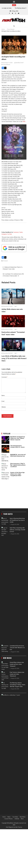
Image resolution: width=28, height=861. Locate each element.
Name (3, 395)
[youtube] (18, 13)
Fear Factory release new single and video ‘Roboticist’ (17, 674)
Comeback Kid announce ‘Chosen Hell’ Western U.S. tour (17, 647)
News (9, 816)
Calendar (17, 818)
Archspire (5, 260)
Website (4, 407)
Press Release (6, 64)
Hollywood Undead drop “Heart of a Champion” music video (12, 268)
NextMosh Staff (20, 62)
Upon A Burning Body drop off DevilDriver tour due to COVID (17, 520)
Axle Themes (18, 827)
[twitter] (12, 13)
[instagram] (15, 13)
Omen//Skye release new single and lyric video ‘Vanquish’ (17, 664)
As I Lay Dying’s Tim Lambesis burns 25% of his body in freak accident (13, 275)
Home (4, 816)
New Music (23, 816)
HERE (24, 121)
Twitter (21, 232)
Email (3, 401)
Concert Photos (8, 818)
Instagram (4, 234)
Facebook (16, 232)
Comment (5, 377)
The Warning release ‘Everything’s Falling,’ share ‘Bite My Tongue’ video (17, 684)
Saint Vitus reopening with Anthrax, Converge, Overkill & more (17, 529)
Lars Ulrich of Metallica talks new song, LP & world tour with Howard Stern (14, 358)
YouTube (9, 234)
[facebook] (9, 13)
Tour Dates (15, 816)
